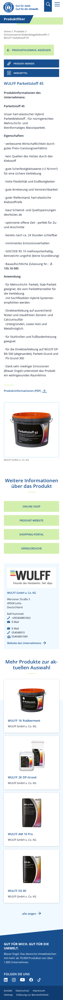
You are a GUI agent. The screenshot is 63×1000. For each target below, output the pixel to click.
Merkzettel (21, 73)
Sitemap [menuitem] (8, 994)
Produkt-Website (31, 520)
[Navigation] (57, 4)
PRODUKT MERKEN (24, 63)
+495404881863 (21, 618)
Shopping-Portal (31, 534)
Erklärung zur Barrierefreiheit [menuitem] (32, 994)
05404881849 (20, 636)
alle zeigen (29, 913)
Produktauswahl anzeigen (31, 50)
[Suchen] (48, 4)
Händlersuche (31, 548)
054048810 (18, 632)
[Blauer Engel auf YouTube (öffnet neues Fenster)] (22, 980)
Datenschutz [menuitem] (22, 990)
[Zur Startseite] (22, 7)
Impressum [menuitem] (39, 990)
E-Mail (15, 622)
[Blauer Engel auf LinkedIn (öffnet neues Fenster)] (6, 980)
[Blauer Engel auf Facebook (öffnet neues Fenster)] (31, 980)
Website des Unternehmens (24, 643)
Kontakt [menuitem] (8, 990)
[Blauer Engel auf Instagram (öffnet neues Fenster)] (14, 980)
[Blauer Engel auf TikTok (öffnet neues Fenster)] (39, 980)
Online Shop (31, 506)
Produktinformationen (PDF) (22, 391)
